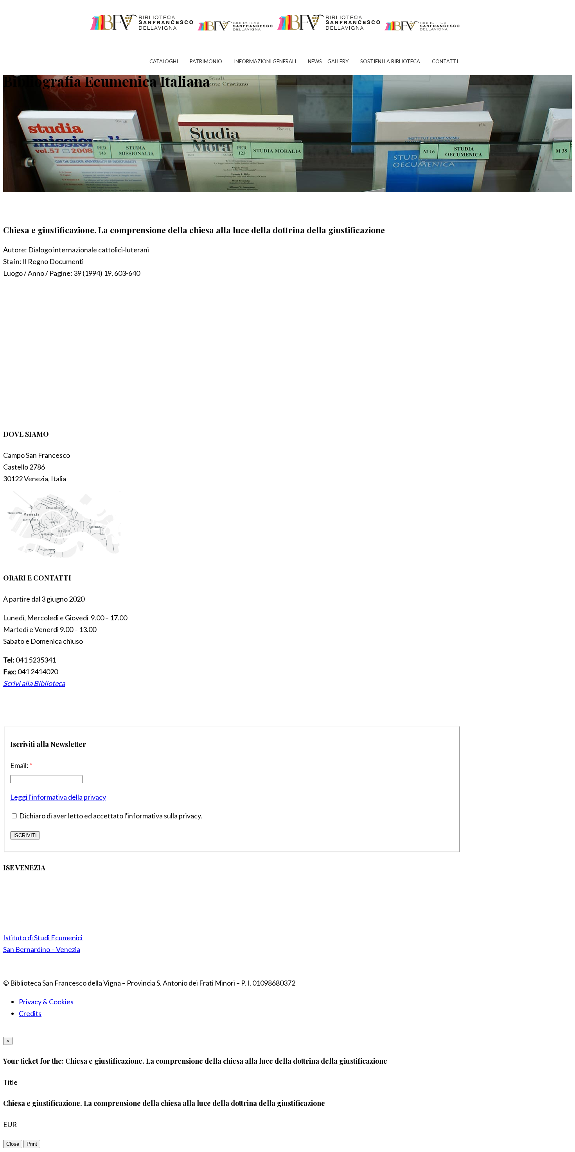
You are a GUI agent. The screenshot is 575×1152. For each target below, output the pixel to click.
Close (12, 1144)
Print (32, 1144)
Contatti (445, 61)
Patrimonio (206, 61)
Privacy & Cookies (46, 1001)
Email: (21, 765)
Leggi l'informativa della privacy (58, 797)
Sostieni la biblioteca (390, 61)
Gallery (338, 61)
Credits (30, 1013)
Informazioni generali (265, 61)
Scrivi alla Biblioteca (34, 683)
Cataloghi (163, 61)
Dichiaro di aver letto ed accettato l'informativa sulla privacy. (110, 815)
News (315, 61)
